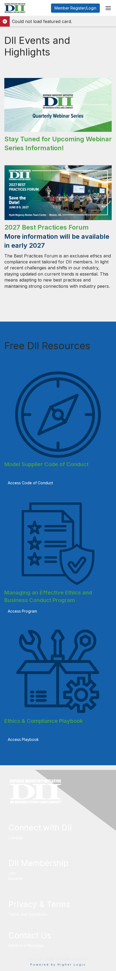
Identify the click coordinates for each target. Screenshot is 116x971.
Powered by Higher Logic (58, 964)
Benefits (15, 878)
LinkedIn (15, 837)
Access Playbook (23, 739)
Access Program (22, 611)
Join (12, 873)
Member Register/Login (75, 8)
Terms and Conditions (27, 914)
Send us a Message (26, 945)
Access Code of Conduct (30, 482)
